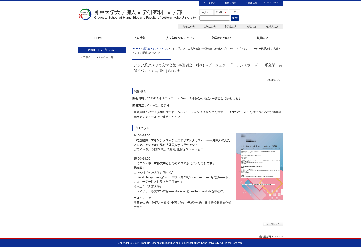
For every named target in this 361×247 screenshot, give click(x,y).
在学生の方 (209, 26)
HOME (136, 48)
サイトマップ (273, 2)
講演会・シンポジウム (155, 48)
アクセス (210, 2)
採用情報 (252, 2)
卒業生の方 (230, 26)
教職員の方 (272, 26)
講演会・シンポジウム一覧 (98, 57)
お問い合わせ (232, 2)
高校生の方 (189, 26)
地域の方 (252, 26)
